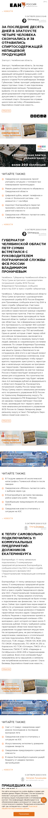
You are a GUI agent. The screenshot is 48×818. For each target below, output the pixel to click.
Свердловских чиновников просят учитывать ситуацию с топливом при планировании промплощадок (23, 182)
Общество (6, 110)
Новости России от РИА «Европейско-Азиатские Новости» (18, 5)
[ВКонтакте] (31, 116)
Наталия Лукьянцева (36, 778)
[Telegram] (38, 116)
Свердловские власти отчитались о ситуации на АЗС (22, 510)
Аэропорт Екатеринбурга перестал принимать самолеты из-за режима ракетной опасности (22, 208)
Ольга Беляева (36, 527)
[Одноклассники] (35, 116)
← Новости (7, 11)
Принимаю (24, 814)
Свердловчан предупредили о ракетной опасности (25, 752)
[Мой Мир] (41, 116)
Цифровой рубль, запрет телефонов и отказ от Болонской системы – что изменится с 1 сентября (23, 198)
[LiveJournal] (44, 116)
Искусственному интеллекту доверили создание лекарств (24, 745)
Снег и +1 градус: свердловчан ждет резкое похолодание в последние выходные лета (22, 730)
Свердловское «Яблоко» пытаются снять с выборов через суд (25, 216)
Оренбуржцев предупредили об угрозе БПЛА (24, 503)
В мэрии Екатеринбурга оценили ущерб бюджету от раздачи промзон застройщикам (25, 760)
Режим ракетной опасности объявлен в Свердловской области (24, 190)
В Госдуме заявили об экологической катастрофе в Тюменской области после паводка (25, 481)
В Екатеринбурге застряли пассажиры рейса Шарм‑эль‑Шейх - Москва (24, 496)
